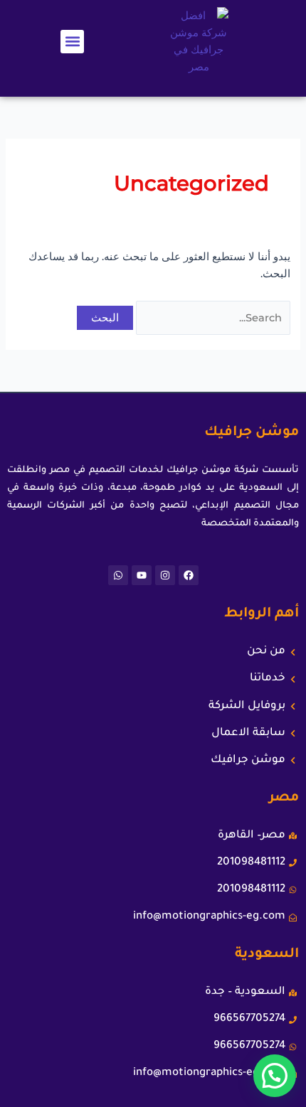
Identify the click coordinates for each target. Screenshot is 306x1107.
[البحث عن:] (211, 317)
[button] (72, 41)
